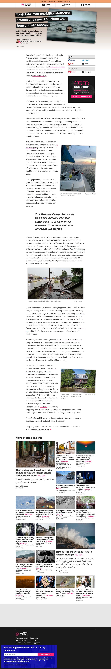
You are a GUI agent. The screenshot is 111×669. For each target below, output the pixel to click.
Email (86, 63)
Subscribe (46, 654)
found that (78, 249)
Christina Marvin (61, 516)
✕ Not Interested (9, 664)
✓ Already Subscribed (21, 664)
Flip (72, 63)
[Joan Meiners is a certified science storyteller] (19, 42)
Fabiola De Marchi (41, 570)
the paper (43, 406)
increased (79, 313)
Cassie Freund (80, 491)
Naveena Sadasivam (62, 467)
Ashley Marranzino (81, 518)
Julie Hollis (19, 516)
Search (67, 5)
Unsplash (93, 394)
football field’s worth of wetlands (69, 339)
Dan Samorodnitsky (61, 490)
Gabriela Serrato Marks (22, 545)
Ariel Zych (39, 518)
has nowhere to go (39, 75)
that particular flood (57, 67)
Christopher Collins (61, 464)
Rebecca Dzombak (81, 597)
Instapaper (88, 72)
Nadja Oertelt (61, 571)
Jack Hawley (19, 570)
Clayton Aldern (60, 463)
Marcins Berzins (96, 32)
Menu (48, 5)
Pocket (73, 72)
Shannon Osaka (40, 597)
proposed (37, 194)
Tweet (87, 60)
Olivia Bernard (60, 595)
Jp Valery (87, 394)
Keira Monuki (80, 463)
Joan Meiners (26, 39)
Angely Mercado (22, 486)
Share (73, 60)
